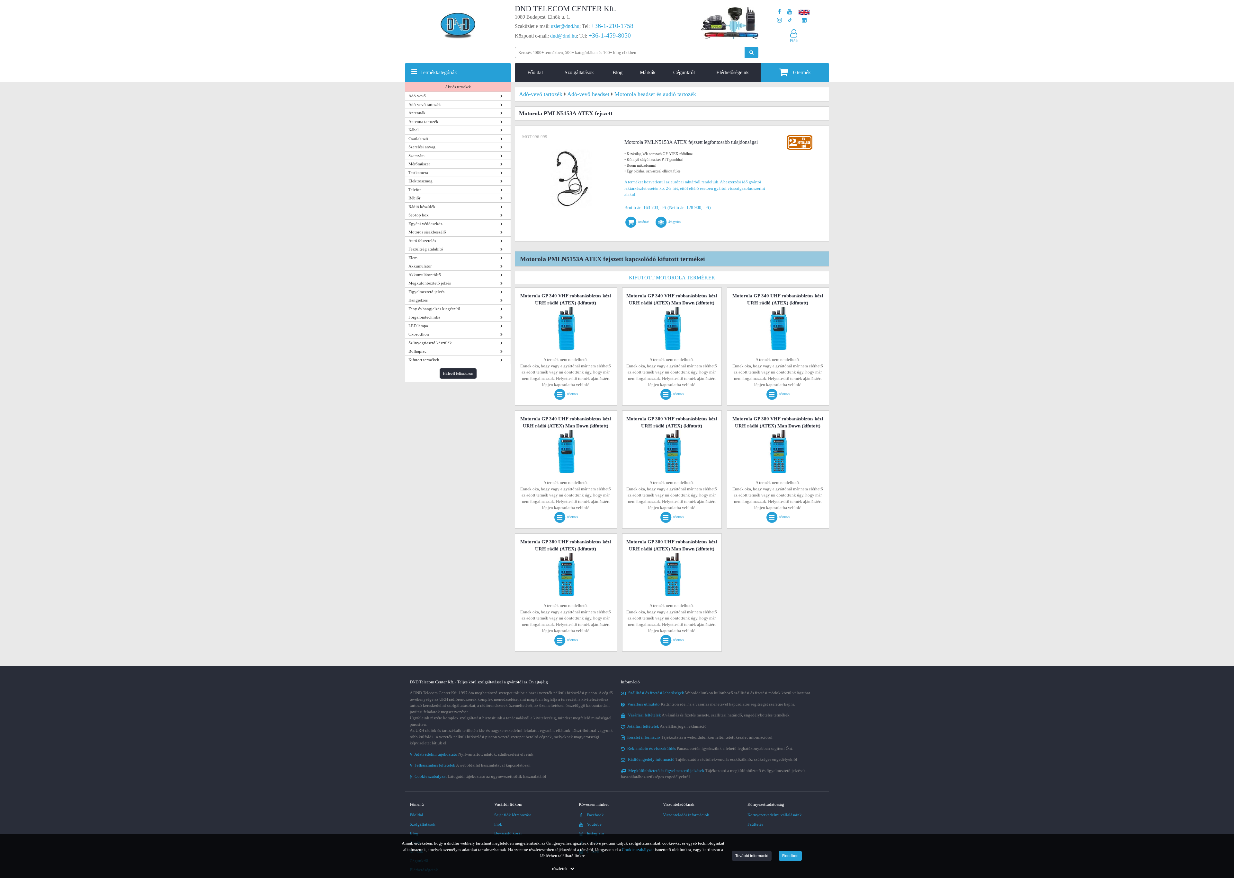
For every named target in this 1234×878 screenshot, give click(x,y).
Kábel (413, 129)
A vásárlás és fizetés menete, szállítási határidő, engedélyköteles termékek (709, 715)
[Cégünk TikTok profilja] (790, 20)
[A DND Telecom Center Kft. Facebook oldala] (779, 11)
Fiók (498, 824)
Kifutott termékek (423, 359)
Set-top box (418, 215)
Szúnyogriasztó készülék (430, 342)
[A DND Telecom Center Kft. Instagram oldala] (779, 20)
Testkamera (418, 172)
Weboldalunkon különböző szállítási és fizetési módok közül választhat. (719, 692)
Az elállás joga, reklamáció (667, 726)
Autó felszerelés (422, 240)
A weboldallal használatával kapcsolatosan (470, 765)
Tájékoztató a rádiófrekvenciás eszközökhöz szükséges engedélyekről (712, 759)
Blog (617, 72)
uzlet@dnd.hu (565, 26)
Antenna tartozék (423, 121)
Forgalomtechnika (424, 317)
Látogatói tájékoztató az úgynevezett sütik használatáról (478, 776)
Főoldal (535, 72)
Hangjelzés (418, 300)
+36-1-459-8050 (609, 35)
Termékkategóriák (438, 72)
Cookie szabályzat (638, 849)
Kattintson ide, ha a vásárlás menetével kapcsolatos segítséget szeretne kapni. (711, 704)
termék (802, 72)
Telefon (415, 189)
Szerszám (416, 155)
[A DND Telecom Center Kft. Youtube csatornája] (789, 11)
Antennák (416, 112)
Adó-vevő (417, 95)
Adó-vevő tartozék (424, 104)
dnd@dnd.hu (563, 36)
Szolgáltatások (579, 72)
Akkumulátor (420, 266)
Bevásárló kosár (508, 833)
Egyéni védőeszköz (425, 223)
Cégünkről (684, 72)
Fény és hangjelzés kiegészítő (434, 308)
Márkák (648, 72)
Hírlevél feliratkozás (458, 373)
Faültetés (755, 824)
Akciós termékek (458, 87)
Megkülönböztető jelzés (429, 283)
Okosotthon (418, 334)
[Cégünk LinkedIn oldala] (804, 20)
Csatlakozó (418, 138)
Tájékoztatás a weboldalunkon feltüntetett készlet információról (700, 737)
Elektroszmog (420, 181)
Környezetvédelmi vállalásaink (774, 814)
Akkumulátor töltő (424, 274)
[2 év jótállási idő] (799, 136)
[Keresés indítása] (751, 52)
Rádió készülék (421, 206)
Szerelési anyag (421, 147)
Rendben (790, 856)
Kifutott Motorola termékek (672, 277)
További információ (751, 856)
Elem (412, 257)
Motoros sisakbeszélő (427, 232)
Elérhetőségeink (732, 72)
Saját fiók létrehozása (513, 814)
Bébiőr (414, 198)
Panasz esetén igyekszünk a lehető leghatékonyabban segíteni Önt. (710, 748)
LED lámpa (418, 325)
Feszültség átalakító (425, 249)
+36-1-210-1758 (612, 25)
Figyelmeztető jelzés (426, 291)
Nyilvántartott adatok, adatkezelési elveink (471, 754)
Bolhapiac (417, 351)
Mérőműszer (419, 164)
